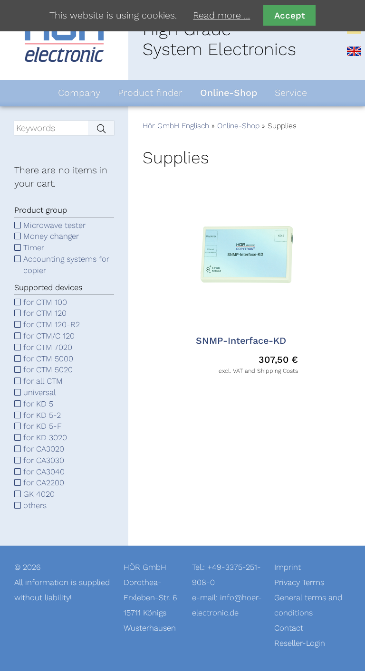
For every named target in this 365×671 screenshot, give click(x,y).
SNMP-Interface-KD (241, 341)
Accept (289, 15)
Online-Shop (238, 126)
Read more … (221, 15)
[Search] (101, 128)
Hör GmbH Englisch (176, 126)
